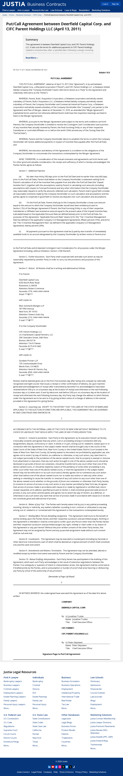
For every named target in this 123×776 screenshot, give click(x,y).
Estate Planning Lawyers (15, 696)
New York (37, 738)
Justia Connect (23, 772)
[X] (70, 766)
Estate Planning (40, 696)
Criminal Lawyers (11, 689)
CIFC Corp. (37, 15)
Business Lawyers (12, 685)
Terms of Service (66, 772)
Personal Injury (39, 704)
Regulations (9, 726)
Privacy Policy (81, 772)
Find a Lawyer (8, 10)
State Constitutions (41, 718)
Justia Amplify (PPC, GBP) (101, 737)
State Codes (38, 722)
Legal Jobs (66, 718)
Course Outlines (97, 693)
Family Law (37, 700)
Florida (36, 734)
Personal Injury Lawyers (14, 704)
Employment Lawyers (13, 693)
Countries (66, 741)
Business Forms (69, 726)
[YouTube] (52, 766)
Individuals (38, 677)
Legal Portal (36, 772)
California (37, 730)
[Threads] (63, 766)
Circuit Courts (10, 734)
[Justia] (13, 4)
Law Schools (56, 10)
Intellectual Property (71, 693)
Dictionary (95, 681)
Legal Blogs (67, 722)
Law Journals (96, 696)
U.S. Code (8, 722)
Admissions (95, 685)
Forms (11, 15)
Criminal (36, 685)
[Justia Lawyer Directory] (73, 766)
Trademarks (67, 738)
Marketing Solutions (101, 10)
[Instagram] (59, 766)
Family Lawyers (10, 700)
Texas (35, 741)
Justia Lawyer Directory (100, 722)
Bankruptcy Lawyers (13, 681)
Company (47, 772)
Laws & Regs (71, 10)
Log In (105, 4)
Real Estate (66, 700)
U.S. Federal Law (12, 714)
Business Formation (71, 681)
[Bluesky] (66, 766)
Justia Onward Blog (99, 740)
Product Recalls (68, 730)
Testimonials (96, 744)
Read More (31, 57)
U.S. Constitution (11, 718)
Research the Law (40, 10)
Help (56, 772)
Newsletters (84, 10)
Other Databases (71, 714)
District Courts (10, 738)
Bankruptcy (38, 681)
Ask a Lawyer (23, 10)
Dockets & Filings (11, 741)
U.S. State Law (40, 714)
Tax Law (65, 704)
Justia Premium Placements (102, 726)
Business (66, 677)
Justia (4, 15)
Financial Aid (95, 689)
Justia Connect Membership (102, 718)
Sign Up (115, 4)
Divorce (36, 689)
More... (7, 708)
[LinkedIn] (49, 766)
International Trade (70, 696)
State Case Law (39, 726)
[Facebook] (56, 766)
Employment (67, 689)
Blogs (93, 700)
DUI (34, 693)
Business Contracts (23, 15)
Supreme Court (10, 730)
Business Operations (71, 685)
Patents (65, 734)
